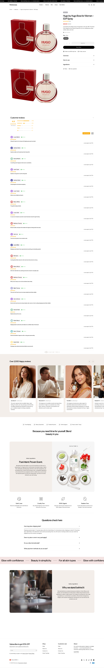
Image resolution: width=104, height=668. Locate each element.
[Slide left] (89, 361)
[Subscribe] (36, 650)
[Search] (89, 5)
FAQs (43, 646)
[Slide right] (93, 361)
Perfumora (13, 5)
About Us (44, 648)
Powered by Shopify (22, 663)
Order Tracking (45, 653)
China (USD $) (14, 660)
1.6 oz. (67, 39)
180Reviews (13, 125)
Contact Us (44, 651)
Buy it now (78, 47)
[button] (44, 352)
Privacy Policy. (31, 653)
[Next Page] (59, 352)
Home (11, 9)
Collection (16, 9)
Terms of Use (25, 653)
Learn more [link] (76, 651)
